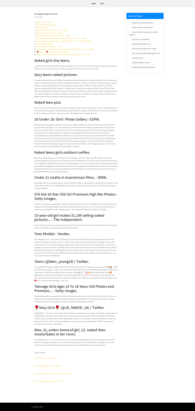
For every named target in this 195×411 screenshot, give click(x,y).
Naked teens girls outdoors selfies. (50, 33)
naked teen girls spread (141, 62)
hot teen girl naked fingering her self (146, 53)
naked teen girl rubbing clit (142, 27)
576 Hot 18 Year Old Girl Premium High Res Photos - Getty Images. (62, 38)
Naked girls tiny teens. (45, 22)
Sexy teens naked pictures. (47, 25)
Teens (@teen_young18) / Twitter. (49, 46)
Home (93, 3)
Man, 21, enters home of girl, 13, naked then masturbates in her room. (63, 54)
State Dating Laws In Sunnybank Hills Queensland (53, 373)
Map (102, 3)
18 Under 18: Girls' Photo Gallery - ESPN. (52, 30)
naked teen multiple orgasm (143, 23)
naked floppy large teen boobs (143, 67)
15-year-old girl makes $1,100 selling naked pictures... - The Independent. (64, 41)
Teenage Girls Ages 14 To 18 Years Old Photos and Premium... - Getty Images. (66, 49)
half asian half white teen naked (144, 48)
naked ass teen (137, 58)
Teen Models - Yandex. (45, 44)
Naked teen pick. (43, 27)
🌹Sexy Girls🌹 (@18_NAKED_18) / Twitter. (53, 52)
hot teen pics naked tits (141, 39)
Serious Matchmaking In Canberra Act (48, 381)
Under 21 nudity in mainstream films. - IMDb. (53, 35)
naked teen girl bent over (141, 44)
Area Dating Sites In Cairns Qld (46, 358)
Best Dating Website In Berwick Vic (47, 366)
